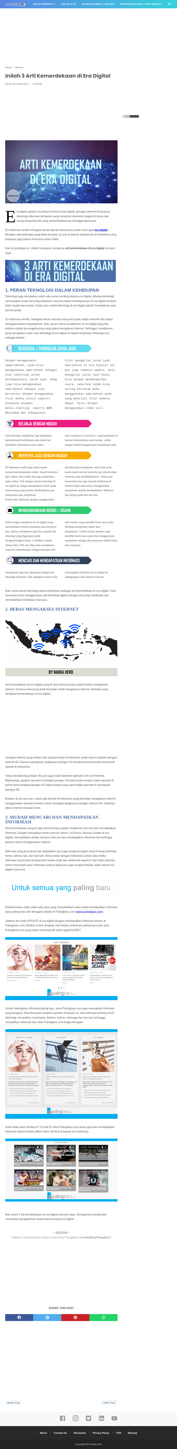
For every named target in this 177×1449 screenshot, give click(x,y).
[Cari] (170, 5)
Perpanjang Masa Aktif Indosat (141, 4)
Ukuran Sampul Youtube (98, 4)
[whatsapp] (103, 1317)
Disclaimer (80, 1432)
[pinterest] (75, 1317)
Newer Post (13, 1402)
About (43, 1432)
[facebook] (19, 1317)
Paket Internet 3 (44, 4)
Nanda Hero (96, 1444)
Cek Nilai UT (68, 4)
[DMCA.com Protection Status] (130, 117)
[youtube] (114, 1420)
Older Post (109, 1402)
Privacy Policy (101, 1432)
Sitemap (132, 1432)
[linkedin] (101, 1420)
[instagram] (75, 1420)
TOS (118, 1432)
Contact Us (60, 1432)
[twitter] (47, 1317)
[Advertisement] (88, 36)
